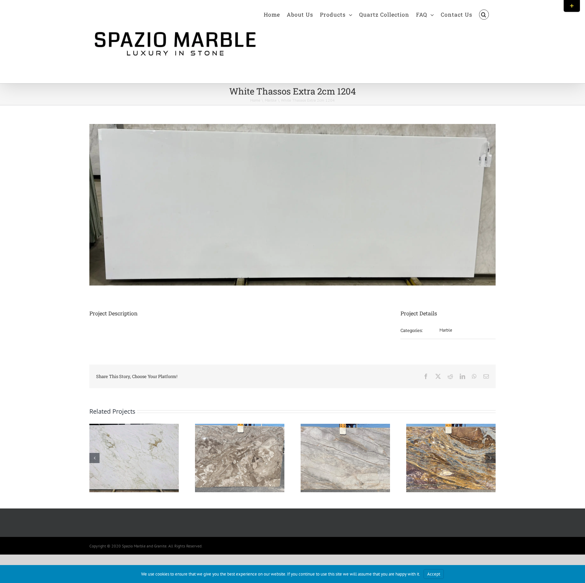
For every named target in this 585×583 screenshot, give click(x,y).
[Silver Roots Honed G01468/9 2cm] (345, 427)
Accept (433, 574)
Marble (445, 330)
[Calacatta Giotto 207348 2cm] (134, 427)
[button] (484, 14)
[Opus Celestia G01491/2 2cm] (451, 427)
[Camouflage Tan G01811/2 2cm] (239, 427)
